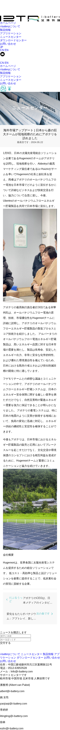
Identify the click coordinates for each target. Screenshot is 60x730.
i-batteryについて (10, 26)
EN (6, 50)
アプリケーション (10, 33)
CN (2, 50)
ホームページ (8, 23)
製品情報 (5, 29)
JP (1, 47)
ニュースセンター (10, 36)
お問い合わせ (8, 43)
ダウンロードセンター (13, 40)
